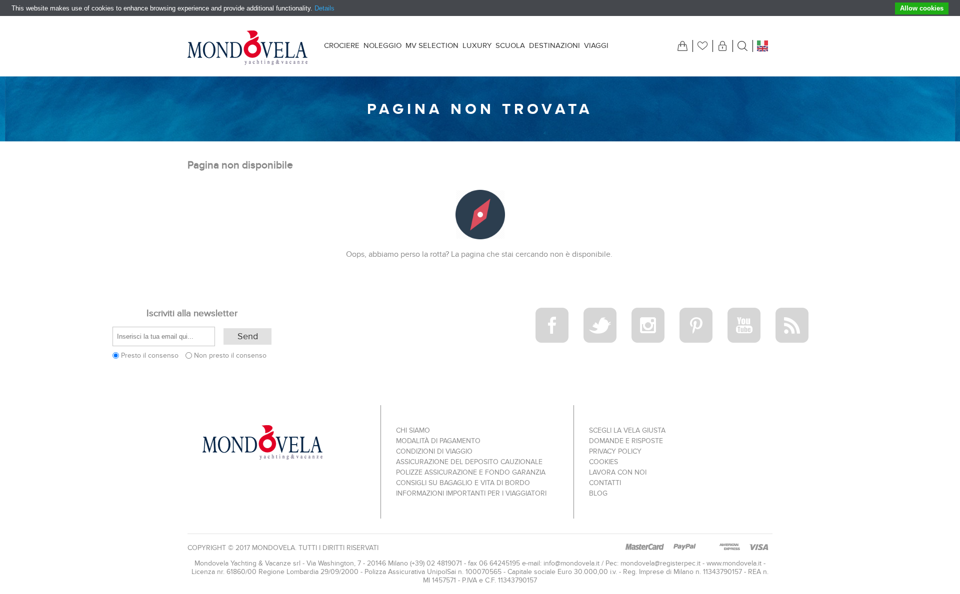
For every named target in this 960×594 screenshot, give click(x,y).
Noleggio (383, 45)
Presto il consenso (149, 355)
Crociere (342, 45)
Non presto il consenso (230, 355)
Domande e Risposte (626, 441)
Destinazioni (554, 45)
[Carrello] (682, 46)
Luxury (477, 45)
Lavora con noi (617, 472)
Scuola (510, 45)
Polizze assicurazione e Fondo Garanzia (471, 472)
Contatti (605, 483)
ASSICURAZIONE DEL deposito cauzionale (469, 462)
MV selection (432, 45)
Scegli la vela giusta (627, 430)
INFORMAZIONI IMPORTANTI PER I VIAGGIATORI (471, 493)
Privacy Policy (615, 451)
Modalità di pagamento (438, 441)
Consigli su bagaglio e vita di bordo (463, 483)
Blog (598, 493)
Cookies (603, 462)
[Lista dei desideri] (702, 46)
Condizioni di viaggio (434, 451)
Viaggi (596, 45)
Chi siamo (413, 430)
